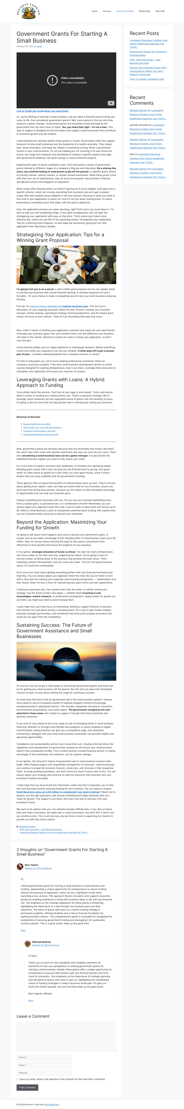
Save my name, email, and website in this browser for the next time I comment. (62, 1079)
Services (107, 11)
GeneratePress (52, 1104)
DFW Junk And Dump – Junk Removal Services (41, 829)
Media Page (144, 11)
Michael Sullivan (138, 110)
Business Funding (125, 11)
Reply (23, 930)
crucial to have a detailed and (58, 306)
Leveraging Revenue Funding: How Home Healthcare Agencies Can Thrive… (54, 832)
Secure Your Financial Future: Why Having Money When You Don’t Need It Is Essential (148, 71)
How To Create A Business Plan (147, 79)
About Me (160, 11)
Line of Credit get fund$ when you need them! (43, 111)
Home (95, 11)
